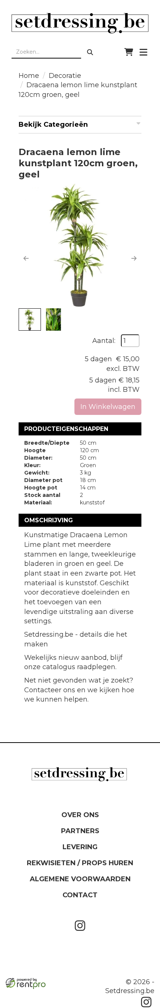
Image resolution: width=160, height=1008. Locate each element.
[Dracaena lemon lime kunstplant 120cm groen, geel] (80, 245)
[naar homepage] (80, 23)
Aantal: (103, 341)
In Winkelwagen (107, 407)
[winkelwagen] (128, 52)
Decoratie (65, 76)
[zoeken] (90, 52)
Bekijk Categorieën (53, 124)
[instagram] (80, 932)
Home (29, 76)
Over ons (80, 815)
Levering (80, 847)
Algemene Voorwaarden (80, 879)
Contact (80, 895)
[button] (26, 258)
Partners (80, 831)
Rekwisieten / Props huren (80, 863)
